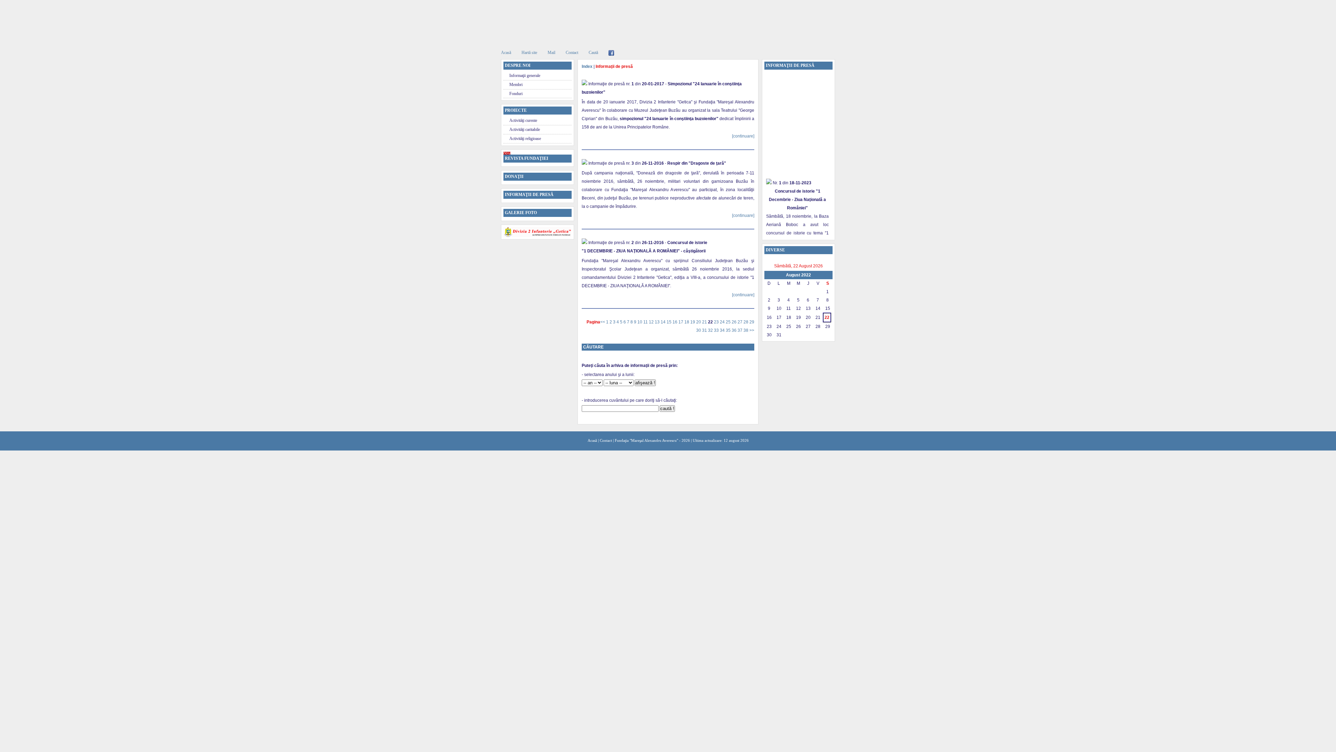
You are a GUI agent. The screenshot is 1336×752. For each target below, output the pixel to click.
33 (717, 330)
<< (603, 322)
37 (740, 330)
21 (705, 322)
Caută (593, 52)
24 (723, 322)
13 (658, 322)
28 (746, 322)
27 (740, 322)
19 (693, 322)
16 (675, 322)
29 (751, 322)
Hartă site (529, 52)
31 (705, 330)
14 (664, 322)
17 (681, 322)
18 (687, 322)
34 (723, 330)
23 (717, 322)
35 (729, 330)
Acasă (506, 52)
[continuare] (743, 136)
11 (646, 322)
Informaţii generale (524, 75)
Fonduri (516, 93)
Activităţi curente (523, 120)
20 (699, 322)
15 (670, 322)
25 (729, 322)
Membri (516, 84)
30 (699, 330)
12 (652, 322)
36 (735, 330)
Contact (572, 52)
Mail (551, 52)
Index (587, 66)
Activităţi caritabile (524, 129)
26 (735, 322)
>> (751, 330)
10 (640, 322)
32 (711, 330)
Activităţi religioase (525, 138)
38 (746, 330)
